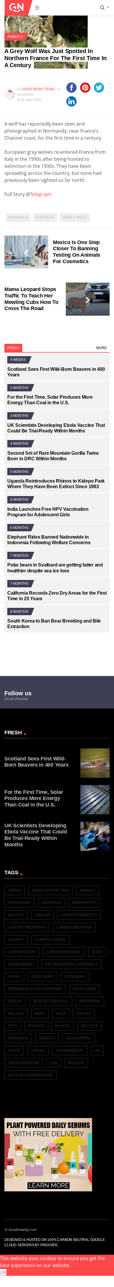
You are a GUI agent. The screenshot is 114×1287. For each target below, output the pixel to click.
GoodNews (74, 977)
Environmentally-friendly (71, 964)
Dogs (97, 952)
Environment (21, 964)
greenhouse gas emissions (35, 989)
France (46, 217)
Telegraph (41, 194)
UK (97, 1050)
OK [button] (3, 1272)
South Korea (78, 1038)
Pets (12, 1026)
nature (84, 1014)
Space (14, 1050)
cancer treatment (26, 927)
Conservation (22, 952)
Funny (14, 977)
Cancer (42, 915)
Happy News (84, 989)
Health (15, 1001)
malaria (16, 1014)
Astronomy (19, 903)
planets (36, 1026)
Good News (42, 977)
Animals (15, 37)
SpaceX (38, 1050)
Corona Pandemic (64, 952)
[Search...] (106, 8)
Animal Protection (50, 890)
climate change (50, 940)
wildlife (76, 1063)
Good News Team (38, 89)
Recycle (89, 1026)
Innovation (89, 1001)
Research (18, 1038)
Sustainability (70, 1050)
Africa (14, 890)
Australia (51, 903)
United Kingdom (23, 1063)
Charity (16, 940)
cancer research (79, 915)
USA (53, 1063)
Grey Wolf (76, 217)
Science (47, 1038)
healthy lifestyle (50, 1001)
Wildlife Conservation (30, 1075)
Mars (40, 1014)
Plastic (62, 1026)
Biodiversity (84, 903)
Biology (16, 915)
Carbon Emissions (74, 927)
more (101, 348)
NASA (60, 1014)
